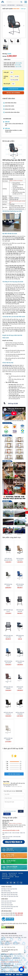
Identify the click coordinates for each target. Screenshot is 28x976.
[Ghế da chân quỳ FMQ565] (8, 729)
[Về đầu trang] (26, 525)
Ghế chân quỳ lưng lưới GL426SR (19, 611)
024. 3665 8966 (16, 937)
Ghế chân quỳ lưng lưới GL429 (8, 559)
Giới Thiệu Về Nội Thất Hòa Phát (9, 894)
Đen (13, 83)
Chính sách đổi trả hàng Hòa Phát (9, 906)
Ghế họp (16, 197)
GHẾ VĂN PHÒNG (11, 5)
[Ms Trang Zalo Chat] (26, 521)
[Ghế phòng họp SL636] (8, 575)
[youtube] (14, 882)
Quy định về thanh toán (7, 908)
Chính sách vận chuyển (7, 904)
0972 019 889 (15, 832)
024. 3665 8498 (8, 937)
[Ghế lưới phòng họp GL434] (8, 652)
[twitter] (7, 882)
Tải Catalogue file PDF (13, 88)
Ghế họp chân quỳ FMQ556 (8, 687)
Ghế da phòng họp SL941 (19, 559)
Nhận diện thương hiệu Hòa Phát (9, 892)
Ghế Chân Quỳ (19, 5)
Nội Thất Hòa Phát (7, 365)
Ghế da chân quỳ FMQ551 (20, 662)
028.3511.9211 (19, 915)
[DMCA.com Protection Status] (14, 927)
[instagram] (11, 882)
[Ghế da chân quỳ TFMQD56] (19, 703)
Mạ (11, 72)
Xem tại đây (19, 63)
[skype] (21, 882)
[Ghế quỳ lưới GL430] (19, 678)
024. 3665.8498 (19, 913)
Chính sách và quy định (8, 876)
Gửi (21, 811)
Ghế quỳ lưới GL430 (20, 687)
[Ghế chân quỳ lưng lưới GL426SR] (19, 601)
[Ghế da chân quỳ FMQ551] (19, 652)
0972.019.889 (16, 943)
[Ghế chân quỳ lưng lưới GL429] (8, 549)
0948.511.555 (8, 943)
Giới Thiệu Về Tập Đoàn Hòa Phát (9, 896)
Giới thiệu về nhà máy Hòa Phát (9, 889)
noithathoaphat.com (19, 209)
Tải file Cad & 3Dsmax (13, 92)
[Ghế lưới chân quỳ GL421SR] (8, 626)
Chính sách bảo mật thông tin (8, 901)
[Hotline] (26, 512)
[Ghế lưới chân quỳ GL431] (8, 601)
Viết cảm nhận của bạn (14, 774)
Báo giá (17, 876)
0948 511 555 (8, 832)
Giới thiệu (20, 873)
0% (20, 763)
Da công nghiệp (14, 79)
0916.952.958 (16, 836)
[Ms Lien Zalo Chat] (26, 518)
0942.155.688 (4, 945)
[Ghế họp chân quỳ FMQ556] (8, 678)
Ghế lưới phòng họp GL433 (20, 585)
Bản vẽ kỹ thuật (6, 878)
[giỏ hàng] (26, 509)
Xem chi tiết (18, 66)
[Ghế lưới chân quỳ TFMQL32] (8, 703)
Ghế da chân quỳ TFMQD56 (20, 713)
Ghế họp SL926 (13, 403)
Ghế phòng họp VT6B (20, 636)
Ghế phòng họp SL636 (8, 585)
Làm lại (7, 814)
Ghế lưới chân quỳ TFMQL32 (8, 713)
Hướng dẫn (5, 875)
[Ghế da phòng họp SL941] (19, 549)
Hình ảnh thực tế (12, 873)
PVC (11, 76)
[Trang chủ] (2, 1)
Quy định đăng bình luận (10, 811)
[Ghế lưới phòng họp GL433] (19, 575)
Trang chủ (3, 5)
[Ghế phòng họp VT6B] (19, 626)
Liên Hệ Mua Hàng (5, 890)
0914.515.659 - (9, 836)
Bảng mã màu (12, 875)
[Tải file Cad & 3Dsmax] (14, 842)
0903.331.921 (6, 838)
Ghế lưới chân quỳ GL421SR (8, 636)
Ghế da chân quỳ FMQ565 (8, 739)
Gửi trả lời (7, 786)
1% (20, 761)
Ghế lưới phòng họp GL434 (8, 662)
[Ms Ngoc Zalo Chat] (26, 515)
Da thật (16, 76)
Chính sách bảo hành (6, 902)
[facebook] (17, 882)
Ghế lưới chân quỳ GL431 (8, 610)
